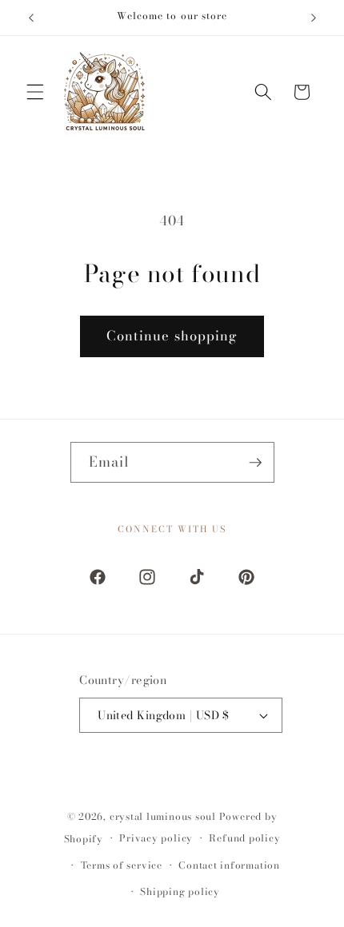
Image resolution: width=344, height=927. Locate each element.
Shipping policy (180, 891)
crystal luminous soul (163, 816)
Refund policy (244, 837)
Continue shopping (172, 335)
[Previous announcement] (31, 17)
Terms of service (121, 865)
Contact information (229, 865)
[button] (35, 92)
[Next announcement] (313, 17)
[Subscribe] (256, 462)
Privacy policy (156, 837)
